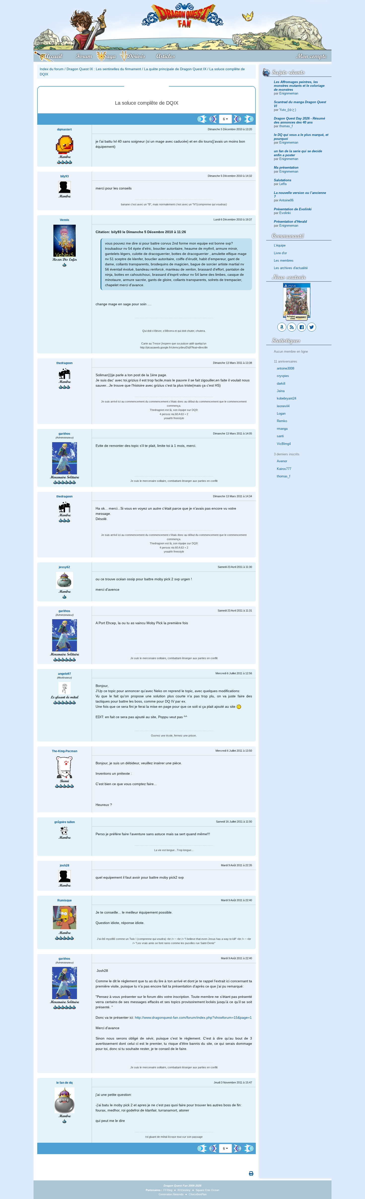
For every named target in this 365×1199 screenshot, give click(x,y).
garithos (64, 433)
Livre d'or (280, 253)
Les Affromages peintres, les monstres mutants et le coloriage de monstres (299, 86)
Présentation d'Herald (290, 221)
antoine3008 (285, 368)
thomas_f (286, 126)
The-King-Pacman (64, 751)
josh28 (64, 865)
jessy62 (64, 567)
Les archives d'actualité (291, 268)
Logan (281, 413)
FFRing (167, 1190)
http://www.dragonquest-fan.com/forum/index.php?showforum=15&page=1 (193, 1017)
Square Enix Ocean (207, 1190)
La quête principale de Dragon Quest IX (175, 69)
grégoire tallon (64, 822)
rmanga (282, 428)
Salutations (282, 180)
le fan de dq (64, 1082)
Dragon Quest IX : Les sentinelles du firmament (104, 69)
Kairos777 (284, 469)
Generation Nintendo (171, 1194)
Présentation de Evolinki (293, 209)
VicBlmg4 (284, 444)
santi (280, 436)
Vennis (64, 220)
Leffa (283, 184)
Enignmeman (288, 93)
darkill (281, 383)
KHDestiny (184, 1190)
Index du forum (52, 69)
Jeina (281, 391)
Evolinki (285, 213)
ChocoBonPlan (198, 1194)
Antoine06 (286, 200)
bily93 (64, 176)
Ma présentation (286, 167)
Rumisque (64, 900)
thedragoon (64, 363)
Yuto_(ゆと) (287, 110)
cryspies (283, 376)
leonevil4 (283, 406)
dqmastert (64, 129)
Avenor (282, 461)
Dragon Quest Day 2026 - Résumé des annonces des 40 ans (299, 120)
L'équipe (280, 245)
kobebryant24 (286, 398)
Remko (282, 421)
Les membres (283, 260)
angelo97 (64, 674)
